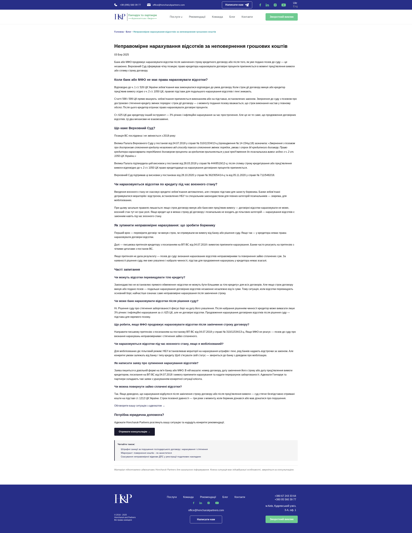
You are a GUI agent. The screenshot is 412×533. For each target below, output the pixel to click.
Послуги (175, 16)
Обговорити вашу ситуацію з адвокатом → (139, 405)
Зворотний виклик (282, 16)
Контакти (247, 16)
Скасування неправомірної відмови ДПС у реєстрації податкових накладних (161, 456)
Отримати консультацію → (134, 431)
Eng (295, 6)
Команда (217, 16)
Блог (232, 16)
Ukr (295, 3)
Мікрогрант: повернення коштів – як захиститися (146, 453)
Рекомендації (197, 16)
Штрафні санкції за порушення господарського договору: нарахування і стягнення (164, 449)
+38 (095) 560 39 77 (130, 5)
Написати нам (234, 4)
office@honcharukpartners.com (169, 5)
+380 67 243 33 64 (285, 496)
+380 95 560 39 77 (285, 499)
